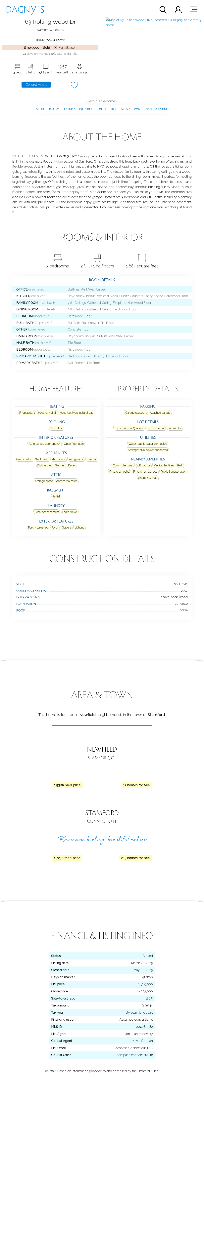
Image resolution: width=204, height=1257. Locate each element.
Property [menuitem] (85, 109)
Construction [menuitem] (106, 109)
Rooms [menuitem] (54, 109)
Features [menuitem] (69, 109)
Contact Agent (36, 84)
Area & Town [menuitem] (130, 109)
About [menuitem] (41, 109)
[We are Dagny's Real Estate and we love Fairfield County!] (25, 9)
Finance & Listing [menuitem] (155, 109)
